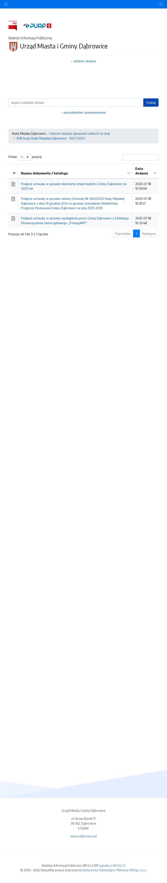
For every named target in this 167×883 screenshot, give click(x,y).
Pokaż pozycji (25, 157)
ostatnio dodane (84, 61)
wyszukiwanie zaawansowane (84, 112)
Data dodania (141, 171)
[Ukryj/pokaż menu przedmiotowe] (5, 4)
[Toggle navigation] (161, 4)
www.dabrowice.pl (83, 836)
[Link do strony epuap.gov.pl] (37, 25)
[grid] (83, 196)
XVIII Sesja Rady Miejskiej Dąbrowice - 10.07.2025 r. (51, 138)
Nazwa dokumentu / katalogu (44, 173)
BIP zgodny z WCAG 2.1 (109, 865)
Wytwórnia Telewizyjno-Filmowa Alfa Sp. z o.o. (114, 870)
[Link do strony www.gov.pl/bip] (15, 25)
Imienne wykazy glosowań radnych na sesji (80, 133)
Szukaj (151, 102)
